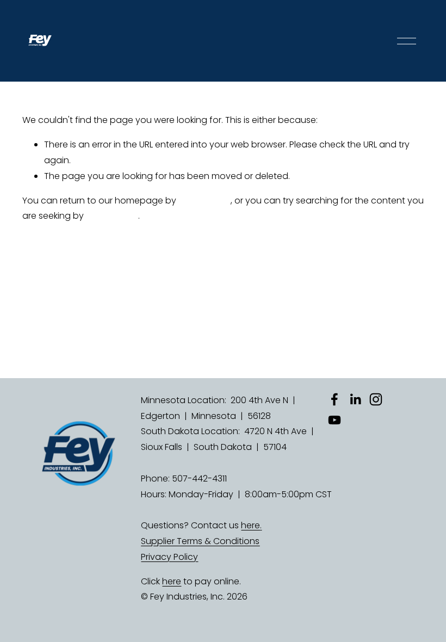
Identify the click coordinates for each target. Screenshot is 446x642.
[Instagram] (375, 399)
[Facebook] (334, 399)
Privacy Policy (169, 557)
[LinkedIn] (355, 399)
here (250, 525)
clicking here (204, 200)
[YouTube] (334, 420)
